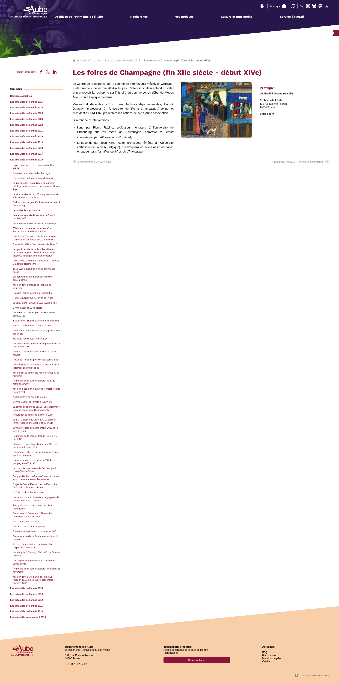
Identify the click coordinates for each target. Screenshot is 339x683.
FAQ (264, 652)
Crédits (266, 661)
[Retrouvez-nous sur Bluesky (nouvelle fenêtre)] (314, 6)
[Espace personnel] (261, 5)
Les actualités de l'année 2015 (122, 60)
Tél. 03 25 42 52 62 (76, 664)
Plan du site (269, 655)
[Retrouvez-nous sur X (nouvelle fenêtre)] (326, 6)
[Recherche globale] (292, 6)
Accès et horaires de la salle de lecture (185, 649)
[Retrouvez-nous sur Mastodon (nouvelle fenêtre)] (320, 6)
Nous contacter (197, 660)
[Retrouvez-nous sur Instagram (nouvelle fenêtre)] (308, 6)
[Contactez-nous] (302, 6)
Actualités (95, 60)
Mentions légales (272, 658)
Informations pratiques (177, 646)
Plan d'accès (170, 652)
